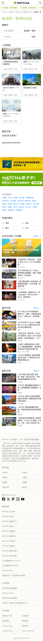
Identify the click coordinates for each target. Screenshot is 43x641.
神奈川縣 (5, 487)
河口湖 (20, 200)
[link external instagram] (18, 499)
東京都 (4, 472)
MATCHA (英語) (8, 516)
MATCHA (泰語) (8, 526)
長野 (10, 204)
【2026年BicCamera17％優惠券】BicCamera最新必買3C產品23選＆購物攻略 (29, 324)
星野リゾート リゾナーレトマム (31, 62)
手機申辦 (19, 210)
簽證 (35, 207)
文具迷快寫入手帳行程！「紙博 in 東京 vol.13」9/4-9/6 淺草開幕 (29, 261)
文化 (26, 228)
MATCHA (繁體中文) (9, 521)
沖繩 (4, 197)
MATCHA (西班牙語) (9, 555)
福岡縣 (4, 482)
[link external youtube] (23, 499)
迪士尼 (21, 207)
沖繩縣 (24, 482)
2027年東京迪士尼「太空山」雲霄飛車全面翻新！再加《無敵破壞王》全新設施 (29, 272)
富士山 (16, 204)
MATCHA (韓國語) (8, 531)
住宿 (26, 223)
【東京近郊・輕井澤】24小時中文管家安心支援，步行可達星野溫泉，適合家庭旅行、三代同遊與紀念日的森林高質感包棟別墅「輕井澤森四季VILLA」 (29, 338)
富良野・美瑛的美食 (29, 7)
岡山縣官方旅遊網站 (9, 588)
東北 (4, 207)
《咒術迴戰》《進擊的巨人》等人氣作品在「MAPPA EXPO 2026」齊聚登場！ (29, 294)
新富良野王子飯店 (30, 87)
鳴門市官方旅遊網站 (9, 598)
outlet (29, 207)
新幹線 (10, 210)
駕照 (10, 207)
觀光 (7, 228)
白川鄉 (36, 204)
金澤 (34, 200)
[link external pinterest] (13, 499)
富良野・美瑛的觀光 (10, 7)
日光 (15, 207)
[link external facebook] (4, 499)
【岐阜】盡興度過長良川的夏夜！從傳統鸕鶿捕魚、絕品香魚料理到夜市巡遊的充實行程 (29, 346)
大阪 (10, 197)
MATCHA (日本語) (8, 511)
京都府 (4, 477)
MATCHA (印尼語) (8, 541)
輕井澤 (27, 200)
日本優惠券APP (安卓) (10, 565)
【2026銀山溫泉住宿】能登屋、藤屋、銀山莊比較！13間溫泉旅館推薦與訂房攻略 (29, 376)
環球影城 (30, 197)
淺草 (4, 210)
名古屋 (21, 197)
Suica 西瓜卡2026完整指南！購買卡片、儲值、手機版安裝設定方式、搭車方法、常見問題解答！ (29, 315)
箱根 (22, 204)
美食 (7, 223)
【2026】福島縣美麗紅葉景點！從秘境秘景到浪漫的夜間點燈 (29, 409)
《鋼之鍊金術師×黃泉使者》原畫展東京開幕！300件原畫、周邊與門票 (29, 283)
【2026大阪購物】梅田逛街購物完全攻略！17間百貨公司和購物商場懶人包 (29, 357)
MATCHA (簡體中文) (9, 536)
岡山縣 (24, 487)
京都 (15, 197)
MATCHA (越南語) (8, 546)
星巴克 (29, 204)
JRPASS (6, 200)
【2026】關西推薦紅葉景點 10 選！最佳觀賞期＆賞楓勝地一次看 (29, 387)
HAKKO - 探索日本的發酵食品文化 (15, 603)
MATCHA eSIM (7, 570)
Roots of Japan (8, 593)
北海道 (13, 200)
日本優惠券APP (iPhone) (11, 560)
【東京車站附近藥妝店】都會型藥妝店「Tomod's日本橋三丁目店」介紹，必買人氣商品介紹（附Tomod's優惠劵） (29, 421)
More (36, 236)
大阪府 (24, 472)
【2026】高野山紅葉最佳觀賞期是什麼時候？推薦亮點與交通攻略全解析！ (29, 398)
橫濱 (4, 204)
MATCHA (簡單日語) (9, 551)
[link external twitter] (9, 499)
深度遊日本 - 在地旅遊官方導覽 (13, 575)
